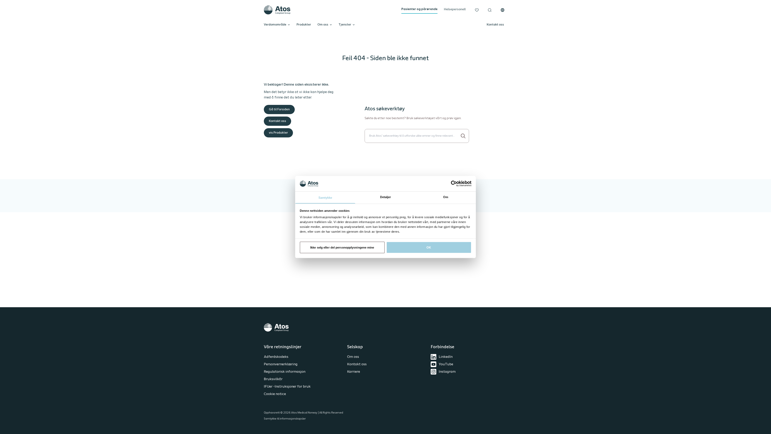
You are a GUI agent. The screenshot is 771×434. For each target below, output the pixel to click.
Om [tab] (445, 197)
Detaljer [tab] (385, 197)
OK (428, 247)
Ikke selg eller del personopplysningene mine (342, 247)
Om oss (322, 24)
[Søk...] (463, 136)
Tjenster (345, 24)
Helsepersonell (455, 9)
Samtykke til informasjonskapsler (285, 418)
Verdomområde (275, 24)
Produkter (304, 24)
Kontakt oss (495, 24)
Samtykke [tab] (325, 197)
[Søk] (490, 10)
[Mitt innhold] (477, 10)
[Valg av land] (502, 10)
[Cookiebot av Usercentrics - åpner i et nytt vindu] (453, 184)
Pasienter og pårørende (419, 9)
